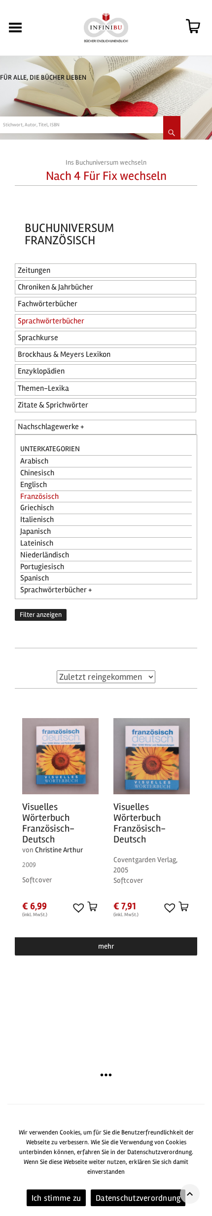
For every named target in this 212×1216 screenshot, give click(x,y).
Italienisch (37, 519)
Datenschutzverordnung (138, 1198)
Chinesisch (37, 473)
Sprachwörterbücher (51, 321)
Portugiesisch (42, 567)
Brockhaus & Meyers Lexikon (64, 354)
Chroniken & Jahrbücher (55, 287)
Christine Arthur (59, 849)
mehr (106, 946)
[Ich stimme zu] (200, 1168)
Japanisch (35, 531)
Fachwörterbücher (47, 304)
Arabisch (34, 461)
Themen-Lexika (43, 388)
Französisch (39, 496)
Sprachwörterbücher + (56, 590)
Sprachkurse (38, 338)
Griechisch (37, 508)
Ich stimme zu (56, 1198)
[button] (77, 907)
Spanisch (34, 578)
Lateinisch (36, 543)
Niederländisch (44, 555)
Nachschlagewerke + (51, 427)
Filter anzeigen (41, 614)
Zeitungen (34, 270)
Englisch (33, 485)
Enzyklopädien (41, 371)
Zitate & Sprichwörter (53, 405)
